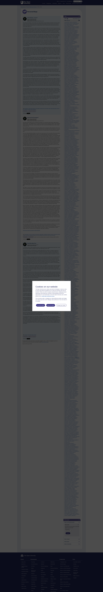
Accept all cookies (40, 305)
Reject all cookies (50, 305)
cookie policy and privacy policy (48, 296)
